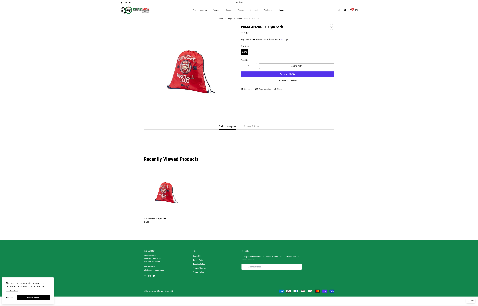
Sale (194, 10)
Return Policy (198, 260)
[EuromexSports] (136, 10)
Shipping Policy (199, 264)
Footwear (216, 10)
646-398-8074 (149, 266)
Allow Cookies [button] (33, 298)
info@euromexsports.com (154, 270)
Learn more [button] (12, 290)
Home (221, 19)
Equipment (253, 10)
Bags (230, 19)
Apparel (229, 10)
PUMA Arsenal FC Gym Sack (155, 218)
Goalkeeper (268, 10)
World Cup (239, 2)
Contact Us (197, 256)
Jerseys (203, 10)
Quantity (244, 60)
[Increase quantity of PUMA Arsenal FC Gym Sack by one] (254, 66)
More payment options (288, 80)
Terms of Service (199, 268)
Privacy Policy (198, 272)
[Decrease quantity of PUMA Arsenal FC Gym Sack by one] (243, 66)
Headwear (283, 10)
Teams (240, 10)
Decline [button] (9, 298)
